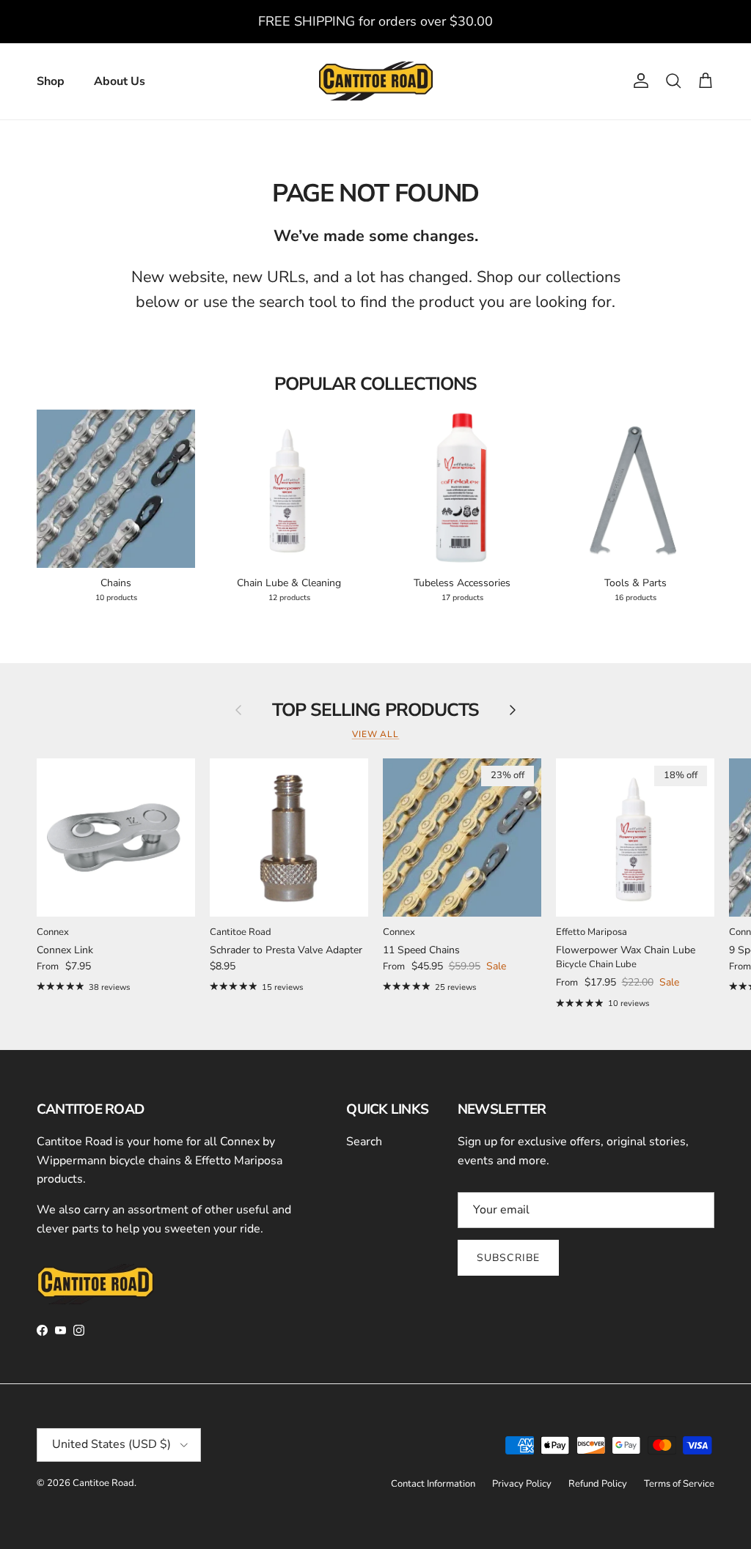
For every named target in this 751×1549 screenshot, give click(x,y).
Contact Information (433, 1483)
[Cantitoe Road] (376, 81)
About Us (119, 81)
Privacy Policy (522, 1483)
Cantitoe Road (103, 1483)
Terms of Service (679, 1483)
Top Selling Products (375, 711)
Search (364, 1142)
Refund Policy (597, 1483)
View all (376, 734)
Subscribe (508, 1258)
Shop (51, 81)
